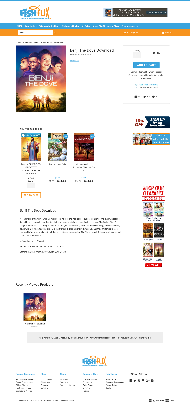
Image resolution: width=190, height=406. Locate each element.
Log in (125, 32)
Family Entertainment (24, 382)
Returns (86, 390)
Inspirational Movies (24, 390)
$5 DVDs (86, 26)
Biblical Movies (22, 385)
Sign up (134, 32)
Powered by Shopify (66, 400)
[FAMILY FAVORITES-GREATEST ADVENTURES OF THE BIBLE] (31, 147)
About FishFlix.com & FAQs (105, 26)
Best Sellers (31, 26)
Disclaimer (110, 388)
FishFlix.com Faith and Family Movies (44, 400)
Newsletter (64, 382)
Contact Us (87, 382)
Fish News (64, 379)
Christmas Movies (70, 26)
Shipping (86, 388)
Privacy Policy (111, 385)
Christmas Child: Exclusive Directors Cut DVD (84, 167)
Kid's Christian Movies (25, 379)
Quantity (137, 50)
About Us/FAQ (111, 379)
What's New (45, 382)
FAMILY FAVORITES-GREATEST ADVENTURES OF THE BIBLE (31, 169)
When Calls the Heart (49, 26)
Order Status (88, 385)
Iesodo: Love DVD (57, 164)
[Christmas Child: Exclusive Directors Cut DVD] (84, 147)
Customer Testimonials (115, 382)
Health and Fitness (23, 388)
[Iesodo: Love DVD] (57, 147)
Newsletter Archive (67, 385)
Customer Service (130, 26)
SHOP (20, 26)
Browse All (45, 385)
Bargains (44, 388)
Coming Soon (46, 379)
